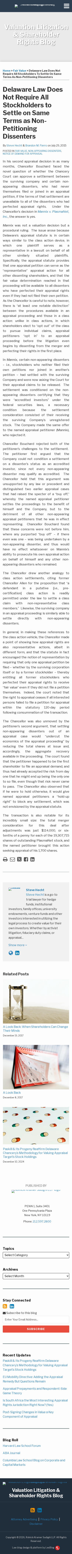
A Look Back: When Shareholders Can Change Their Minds (35, 1028)
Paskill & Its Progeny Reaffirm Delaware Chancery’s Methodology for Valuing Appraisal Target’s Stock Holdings (35, 1153)
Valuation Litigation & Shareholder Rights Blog (36, 34)
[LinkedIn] (12, 1306)
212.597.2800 (42, 1221)
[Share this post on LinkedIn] (32, 859)
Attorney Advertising (24, 1519)
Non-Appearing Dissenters (44, 151)
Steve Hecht (14, 145)
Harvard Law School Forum (22, 1446)
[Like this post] (26, 859)
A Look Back (12, 1092)
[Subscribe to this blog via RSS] (5, 1306)
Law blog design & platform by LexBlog (33, 1547)
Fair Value (19, 70)
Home (7, 70)
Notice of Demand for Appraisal (23, 153)
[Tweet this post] (19, 859)
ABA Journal (11, 1453)
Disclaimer (36, 1524)
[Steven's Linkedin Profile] (17, 952)
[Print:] (5, 859)
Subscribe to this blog (21, 1313)
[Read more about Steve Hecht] (11, 952)
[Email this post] (12, 859)
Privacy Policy (49, 1519)
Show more (16, 945)
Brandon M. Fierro (36, 145)
